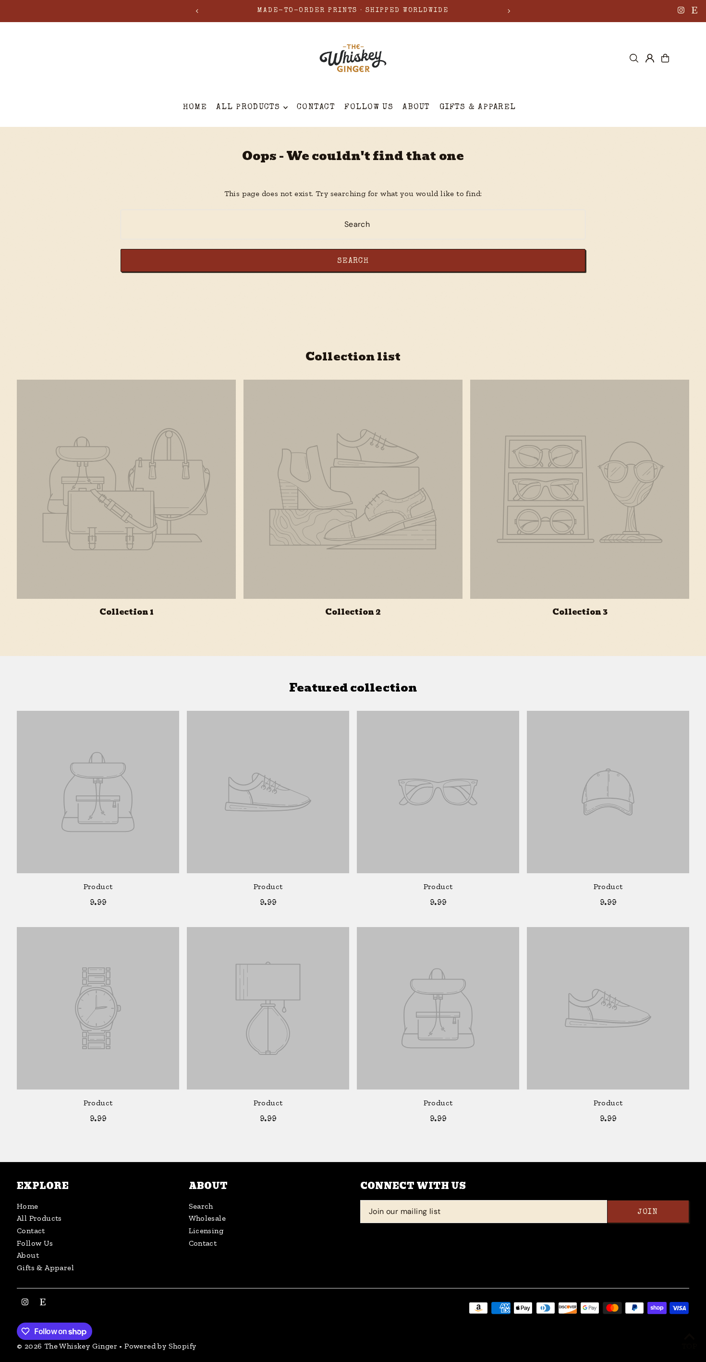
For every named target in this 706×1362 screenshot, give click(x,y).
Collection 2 (353, 612)
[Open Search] (634, 58)
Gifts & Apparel (45, 1267)
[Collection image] (126, 489)
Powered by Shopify (160, 1345)
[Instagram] (681, 12)
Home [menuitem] (195, 107)
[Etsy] (694, 12)
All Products (39, 1218)
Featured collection (353, 687)
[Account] (649, 58)
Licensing (206, 1230)
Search (201, 1206)
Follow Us (35, 1243)
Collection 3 (580, 612)
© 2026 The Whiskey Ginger (67, 1345)
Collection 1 (126, 612)
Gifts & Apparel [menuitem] (477, 107)
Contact (31, 1230)
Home (27, 1206)
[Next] (508, 11)
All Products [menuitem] (248, 107)
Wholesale (207, 1218)
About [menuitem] (416, 107)
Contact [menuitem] (316, 107)
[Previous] (197, 11)
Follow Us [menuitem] (368, 107)
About (28, 1255)
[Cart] (665, 58)
